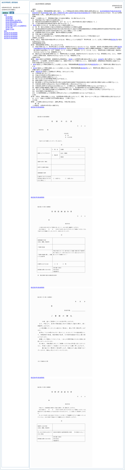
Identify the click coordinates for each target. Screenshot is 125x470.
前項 (34, 25)
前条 (37, 59)
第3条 (70, 59)
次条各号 (101, 59)
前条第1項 (39, 71)
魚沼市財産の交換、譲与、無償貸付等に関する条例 (65, 13)
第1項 (35, 68)
